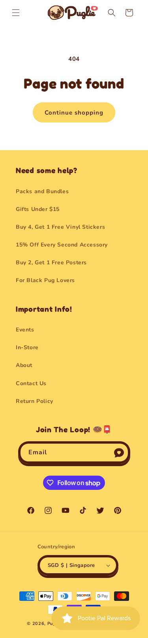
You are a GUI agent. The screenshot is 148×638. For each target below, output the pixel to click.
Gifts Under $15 (38, 209)
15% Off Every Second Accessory (62, 244)
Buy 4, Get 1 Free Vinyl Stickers (60, 227)
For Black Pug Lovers (45, 280)
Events (25, 329)
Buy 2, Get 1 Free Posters (51, 262)
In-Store (27, 347)
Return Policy (34, 401)
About (24, 365)
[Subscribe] (119, 452)
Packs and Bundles (42, 191)
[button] (15, 12)
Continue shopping (74, 113)
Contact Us (31, 383)
